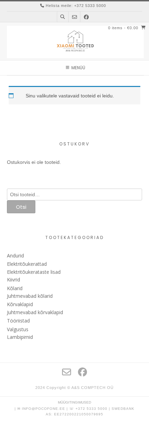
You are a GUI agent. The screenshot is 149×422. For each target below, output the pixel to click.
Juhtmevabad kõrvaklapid (35, 312)
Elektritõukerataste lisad (34, 272)
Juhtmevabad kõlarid (30, 296)
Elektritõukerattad (27, 264)
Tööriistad (18, 320)
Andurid (15, 255)
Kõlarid (15, 288)
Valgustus (17, 329)
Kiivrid (13, 279)
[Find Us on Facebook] (86, 16)
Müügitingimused (74, 402)
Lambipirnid (20, 337)
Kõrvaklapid (20, 304)
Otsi (21, 206)
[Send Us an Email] (74, 16)
